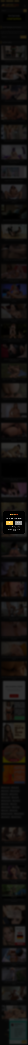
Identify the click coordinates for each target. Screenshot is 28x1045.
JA (10, 522)
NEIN (18, 522)
